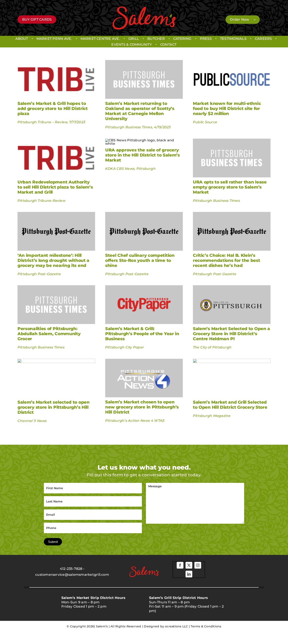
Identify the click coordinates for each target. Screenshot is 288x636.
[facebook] (180, 565)
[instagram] (197, 565)
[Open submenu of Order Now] (256, 19)
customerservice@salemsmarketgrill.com (72, 575)
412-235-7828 (71, 569)
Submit (53, 542)
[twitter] (189, 565)
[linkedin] (189, 574)
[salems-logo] (144, 8)
